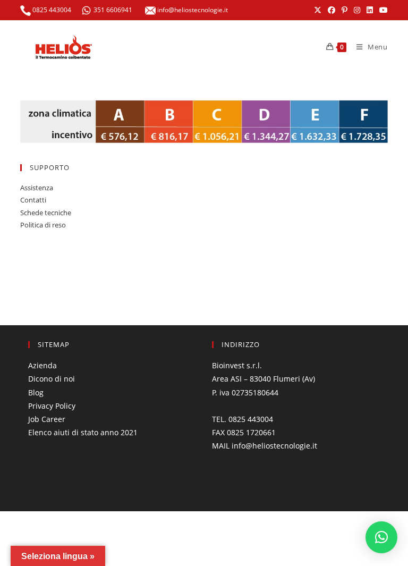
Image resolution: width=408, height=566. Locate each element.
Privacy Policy (51, 406)
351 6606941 (113, 9)
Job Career (46, 419)
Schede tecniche (45, 212)
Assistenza (36, 187)
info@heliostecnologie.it (192, 9)
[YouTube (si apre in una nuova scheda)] (382, 10)
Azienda (42, 365)
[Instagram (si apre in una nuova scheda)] (357, 10)
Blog (36, 392)
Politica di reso (43, 225)
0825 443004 (51, 9)
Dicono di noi (51, 379)
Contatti (33, 200)
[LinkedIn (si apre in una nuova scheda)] (369, 10)
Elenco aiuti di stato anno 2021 (83, 432)
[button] (381, 537)
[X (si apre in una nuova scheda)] (318, 10)
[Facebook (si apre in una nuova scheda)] (331, 10)
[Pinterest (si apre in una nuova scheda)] (344, 10)
